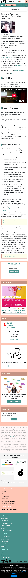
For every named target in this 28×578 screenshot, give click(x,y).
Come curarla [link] (5, 555)
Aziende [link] (3, 546)
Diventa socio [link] (6, 499)
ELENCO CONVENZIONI (14, 401)
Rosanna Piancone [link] (6, 523)
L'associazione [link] (5, 518)
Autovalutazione (10, 5)
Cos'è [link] (2, 552)
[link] (26, 1)
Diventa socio (14, 271)
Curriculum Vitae (19, 70)
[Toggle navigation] (2, 5)
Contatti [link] (3, 528)
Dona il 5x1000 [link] (5, 541)
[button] (19, 1)
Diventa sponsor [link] (5, 536)
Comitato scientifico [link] (6, 530)
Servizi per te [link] (4, 520)
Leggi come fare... (14, 339)
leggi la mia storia (6, 57)
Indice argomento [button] (14, 9)
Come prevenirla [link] (5, 557)
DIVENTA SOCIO (14, 264)
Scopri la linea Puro (9, 256)
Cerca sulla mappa (14, 366)
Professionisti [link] (5, 544)
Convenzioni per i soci (14, 275)
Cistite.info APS (19, 65)
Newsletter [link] (5, 496)
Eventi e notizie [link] (5, 525)
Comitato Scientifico (10, 436)
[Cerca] (26, 5)
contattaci (22, 483)
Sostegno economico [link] (8, 504)
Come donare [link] (5, 539)
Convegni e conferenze (14, 312)
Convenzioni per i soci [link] (8, 501)
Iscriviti (14, 419)
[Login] (23, 1)
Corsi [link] (3, 494)
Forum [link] (4, 491)
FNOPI (7, 43)
